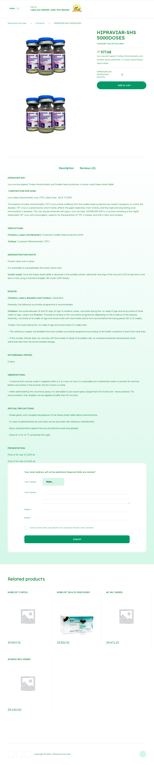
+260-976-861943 (59, 9)
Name (27, 509)
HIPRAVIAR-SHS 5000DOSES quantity (104, 74)
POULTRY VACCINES (115, 44)
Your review (30, 492)
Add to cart (124, 85)
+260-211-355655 (39, 9)
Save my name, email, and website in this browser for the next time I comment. (62, 528)
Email (27, 517)
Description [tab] (66, 168)
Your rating (30, 482)
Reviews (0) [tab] (87, 168)
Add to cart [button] (44, 642)
